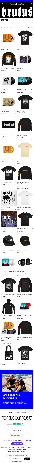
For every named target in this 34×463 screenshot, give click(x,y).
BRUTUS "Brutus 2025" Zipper (7, 310)
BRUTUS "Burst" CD (5, 224)
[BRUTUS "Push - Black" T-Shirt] (8, 280)
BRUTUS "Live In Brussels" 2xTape (20, 311)
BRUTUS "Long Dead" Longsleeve (24, 333)
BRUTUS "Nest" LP (5, 87)
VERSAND (26, 447)
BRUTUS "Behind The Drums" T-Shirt (21, 109)
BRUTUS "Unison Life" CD (6, 155)
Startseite (10, 406)
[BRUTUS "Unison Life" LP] (8, 36)
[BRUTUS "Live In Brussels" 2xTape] (24, 301)
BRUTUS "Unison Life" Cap (23, 246)
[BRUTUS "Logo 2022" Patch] (8, 121)
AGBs (21, 447)
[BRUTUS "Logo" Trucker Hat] (8, 237)
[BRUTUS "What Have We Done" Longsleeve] (24, 121)
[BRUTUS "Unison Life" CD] (8, 145)
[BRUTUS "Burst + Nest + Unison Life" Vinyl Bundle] (8, 323)
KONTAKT (16, 447)
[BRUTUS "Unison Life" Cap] (24, 237)
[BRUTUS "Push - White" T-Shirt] (24, 194)
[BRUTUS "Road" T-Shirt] (8, 170)
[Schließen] (32, 1)
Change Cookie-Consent (16, 461)
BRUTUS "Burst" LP (21, 66)
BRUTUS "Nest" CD (5, 203)
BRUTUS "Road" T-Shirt (6, 179)
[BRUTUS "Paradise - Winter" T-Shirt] (24, 348)
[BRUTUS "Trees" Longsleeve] (8, 57)
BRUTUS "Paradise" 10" (6, 108)
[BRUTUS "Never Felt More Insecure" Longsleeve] (24, 170)
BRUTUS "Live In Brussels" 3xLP (24, 87)
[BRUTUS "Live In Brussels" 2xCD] (8, 258)
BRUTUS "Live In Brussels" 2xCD (8, 267)
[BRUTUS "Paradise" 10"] (8, 99)
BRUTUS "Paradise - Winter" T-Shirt (21, 358)
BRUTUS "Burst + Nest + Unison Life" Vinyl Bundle (6, 333)
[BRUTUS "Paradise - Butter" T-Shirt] (24, 145)
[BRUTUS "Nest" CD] (8, 194)
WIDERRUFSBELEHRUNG (24, 449)
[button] (2, 3)
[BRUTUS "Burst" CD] (8, 215)
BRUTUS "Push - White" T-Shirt (24, 203)
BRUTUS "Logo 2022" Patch (7, 130)
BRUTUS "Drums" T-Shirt (22, 46)
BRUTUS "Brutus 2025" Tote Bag (8, 357)
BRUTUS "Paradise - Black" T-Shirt (21, 225)
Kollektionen (16, 406)
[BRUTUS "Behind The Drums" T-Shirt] (24, 99)
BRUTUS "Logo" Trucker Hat (7, 246)
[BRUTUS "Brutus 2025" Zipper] (8, 301)
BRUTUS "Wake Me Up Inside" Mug (21, 268)
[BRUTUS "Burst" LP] (24, 57)
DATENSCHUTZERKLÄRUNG (13, 451)
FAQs (11, 447)
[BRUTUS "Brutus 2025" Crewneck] (24, 280)
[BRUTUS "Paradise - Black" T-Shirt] (24, 215)
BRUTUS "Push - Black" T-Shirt (8, 290)
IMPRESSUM (6, 447)
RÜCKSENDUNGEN (14, 449)
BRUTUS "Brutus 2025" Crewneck (24, 290)
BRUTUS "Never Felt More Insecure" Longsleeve (23, 180)
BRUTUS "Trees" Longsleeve (7, 66)
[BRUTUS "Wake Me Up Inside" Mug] (24, 258)
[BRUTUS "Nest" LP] (8, 78)
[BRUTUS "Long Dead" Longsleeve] (24, 323)
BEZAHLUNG (5, 449)
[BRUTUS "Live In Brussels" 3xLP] (24, 78)
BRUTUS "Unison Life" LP (6, 46)
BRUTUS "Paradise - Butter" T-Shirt (21, 155)
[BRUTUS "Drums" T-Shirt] (24, 36)
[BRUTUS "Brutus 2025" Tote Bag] (8, 348)
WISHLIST (22, 451)
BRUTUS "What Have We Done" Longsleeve (22, 131)
